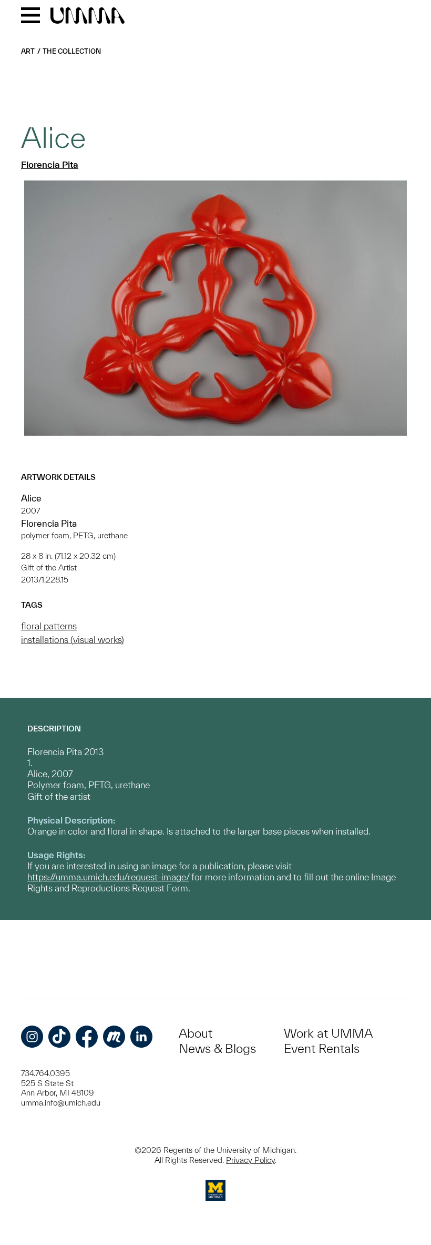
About (195, 1033)
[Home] (87, 16)
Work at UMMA (328, 1033)
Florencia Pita (49, 164)
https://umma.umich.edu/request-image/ (108, 877)
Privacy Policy (250, 1160)
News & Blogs (217, 1048)
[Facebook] (87, 1037)
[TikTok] (59, 1037)
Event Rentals (322, 1048)
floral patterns (49, 626)
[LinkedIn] (141, 1037)
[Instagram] (32, 1037)
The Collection (72, 51)
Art (28, 51)
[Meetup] (114, 1037)
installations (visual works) (72, 640)
